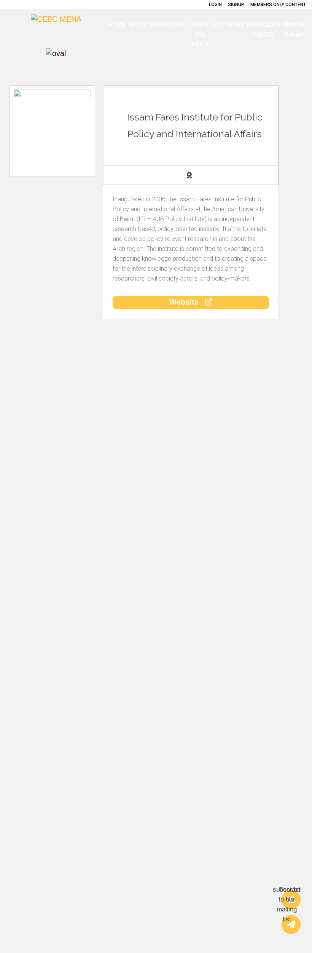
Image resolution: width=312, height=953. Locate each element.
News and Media (200, 34)
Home (116, 24)
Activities (229, 24)
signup (236, 4)
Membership (168, 24)
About (137, 24)
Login (215, 4)
